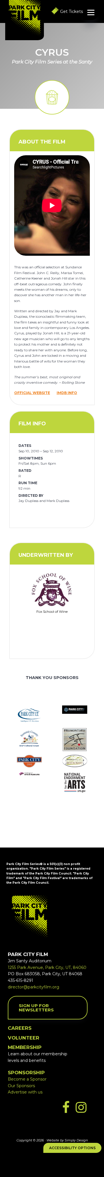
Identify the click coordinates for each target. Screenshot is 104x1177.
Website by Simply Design (67, 1140)
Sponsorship (26, 1072)
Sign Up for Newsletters (36, 1008)
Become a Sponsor (27, 1079)
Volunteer (23, 1038)
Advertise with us (25, 1092)
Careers (19, 1028)
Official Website (32, 393)
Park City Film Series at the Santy (52, 62)
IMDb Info (67, 393)
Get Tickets (71, 11)
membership (25, 1047)
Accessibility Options (72, 1148)
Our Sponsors (21, 1085)
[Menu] (91, 12)
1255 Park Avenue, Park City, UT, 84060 (47, 967)
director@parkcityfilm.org (33, 987)
